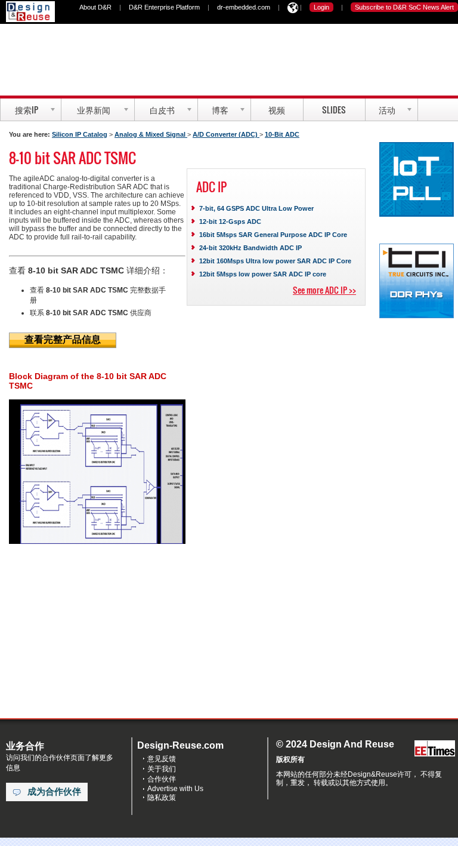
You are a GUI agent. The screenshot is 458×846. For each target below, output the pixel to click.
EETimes (434, 749)
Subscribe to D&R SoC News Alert (404, 7)
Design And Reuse (30, 11)
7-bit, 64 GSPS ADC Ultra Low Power (256, 208)
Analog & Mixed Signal (150, 134)
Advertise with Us (175, 789)
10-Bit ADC (282, 134)
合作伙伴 (161, 779)
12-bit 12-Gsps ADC (230, 221)
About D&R (95, 7)
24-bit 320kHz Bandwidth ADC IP (250, 247)
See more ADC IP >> (324, 290)
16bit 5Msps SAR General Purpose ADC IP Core (273, 234)
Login (321, 7)
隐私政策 (161, 797)
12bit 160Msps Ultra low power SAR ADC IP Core (275, 260)
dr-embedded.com (243, 7)
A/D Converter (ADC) (226, 134)
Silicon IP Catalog (79, 134)
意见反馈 (161, 759)
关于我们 (161, 769)
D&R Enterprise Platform (164, 7)
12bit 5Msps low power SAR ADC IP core (262, 274)
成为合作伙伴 (54, 791)
